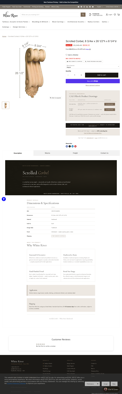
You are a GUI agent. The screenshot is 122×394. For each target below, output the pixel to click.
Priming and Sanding (37, 6)
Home (4, 36)
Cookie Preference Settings (16, 383)
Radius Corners (93, 22)
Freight (75, 153)
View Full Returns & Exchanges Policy (93, 133)
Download (109, 104)
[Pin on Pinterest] (75, 146)
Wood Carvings (58, 22)
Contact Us (104, 153)
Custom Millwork (71, 368)
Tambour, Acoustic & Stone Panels (15, 22)
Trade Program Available (94, 61)
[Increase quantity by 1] (81, 75)
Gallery (105, 22)
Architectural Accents (76, 22)
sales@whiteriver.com (16, 369)
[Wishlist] (115, 15)
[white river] (10, 14)
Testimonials (26, 6)
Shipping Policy (95, 371)
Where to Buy (55, 6)
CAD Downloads (71, 371)
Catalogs (6, 27)
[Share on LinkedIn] (72, 146)
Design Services (19, 27)
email (96, 138)
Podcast (47, 6)
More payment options (93, 85)
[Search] (83, 15)
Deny (114, 384)
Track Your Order (17, 6)
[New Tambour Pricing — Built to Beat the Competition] (61, 2)
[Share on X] (70, 146)
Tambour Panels (47, 363)
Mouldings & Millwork (40, 22)
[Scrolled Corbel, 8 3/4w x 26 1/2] (5, 105)
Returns (47, 153)
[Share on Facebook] (67, 146)
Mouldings (45, 368)
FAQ (92, 366)
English (99, 6)
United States (112, 6)
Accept (106, 384)
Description (18, 153)
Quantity (68, 71)
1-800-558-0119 (89, 138)
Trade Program (6, 6)
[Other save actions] (98, 384)
